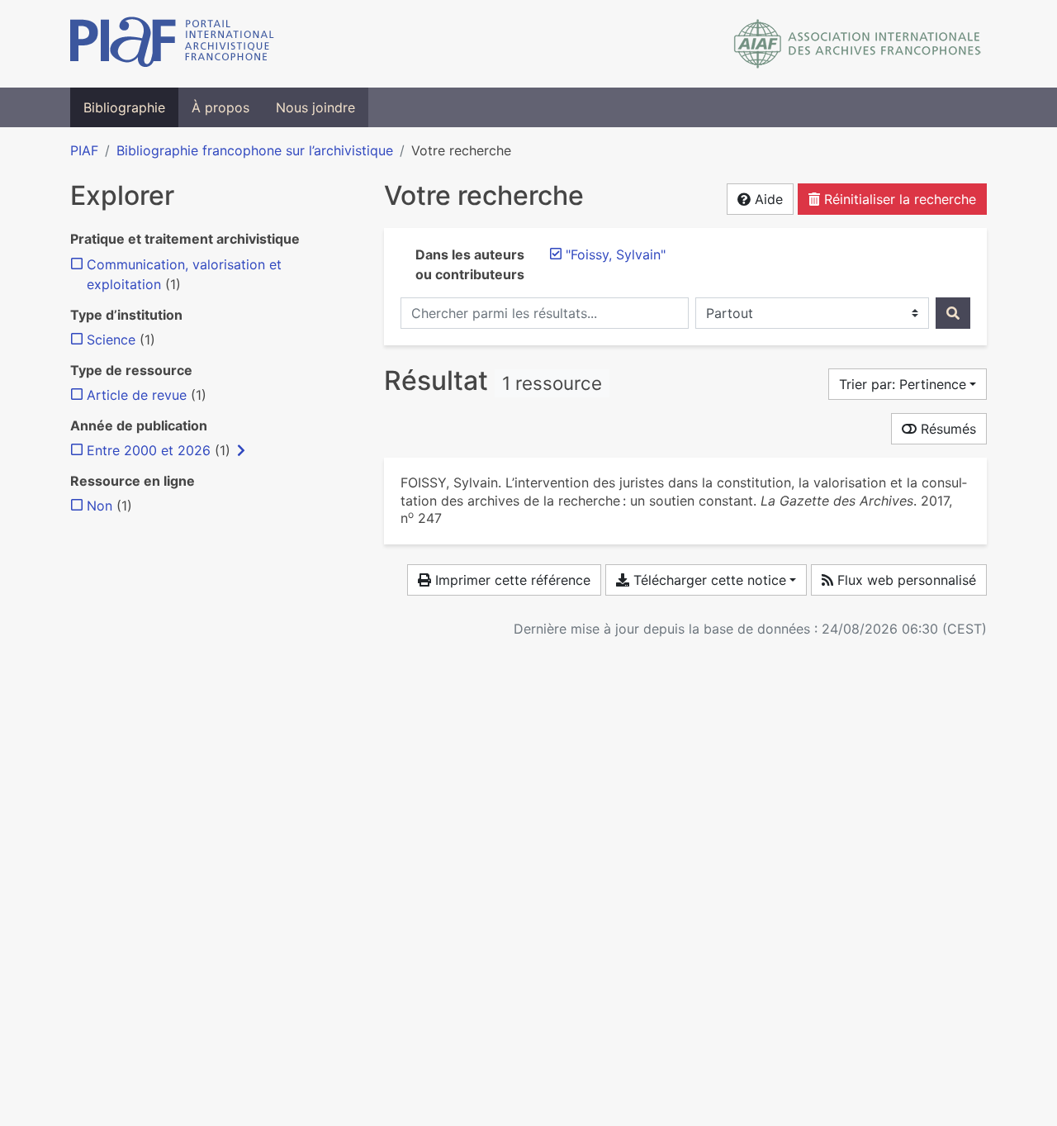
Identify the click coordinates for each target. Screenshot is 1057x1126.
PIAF (84, 150)
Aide (767, 199)
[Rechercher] (953, 313)
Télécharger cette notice (707, 580)
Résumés (946, 428)
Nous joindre (315, 107)
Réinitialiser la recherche (898, 199)
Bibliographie (124, 107)
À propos (220, 107)
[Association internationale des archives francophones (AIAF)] (857, 44)
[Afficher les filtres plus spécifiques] (241, 450)
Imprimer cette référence (510, 580)
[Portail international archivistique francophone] (172, 44)
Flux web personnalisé (904, 580)
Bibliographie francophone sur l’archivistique (254, 150)
